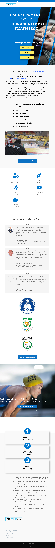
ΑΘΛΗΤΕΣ (27, 58)
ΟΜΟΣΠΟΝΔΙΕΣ (27, 47)
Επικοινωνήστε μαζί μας (28, 161)
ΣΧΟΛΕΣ (26, 52)
